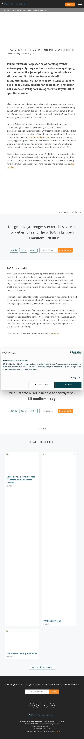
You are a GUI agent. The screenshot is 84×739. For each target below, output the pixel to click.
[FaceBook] (32, 705)
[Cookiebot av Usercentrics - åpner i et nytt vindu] (71, 352)
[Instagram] (52, 705)
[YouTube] (45, 705)
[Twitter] (38, 705)
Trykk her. (55, 333)
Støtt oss (70, 4)
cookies (57, 731)
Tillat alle (68, 385)
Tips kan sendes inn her (39, 137)
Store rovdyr (16, 10)
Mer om (42, 667)
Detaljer (74, 378)
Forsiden (7, 10)
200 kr (24, 250)
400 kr (33, 250)
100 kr (14, 250)
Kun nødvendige (41, 385)
